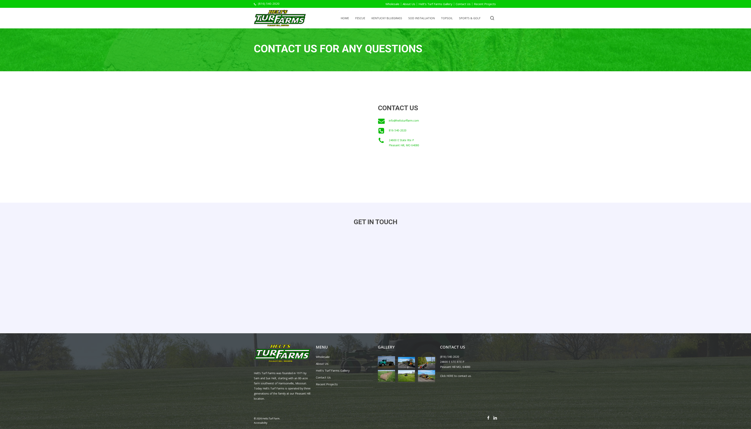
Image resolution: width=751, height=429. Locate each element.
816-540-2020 (397, 130)
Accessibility (260, 422)
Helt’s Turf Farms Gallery (435, 4)
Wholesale (392, 4)
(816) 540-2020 (449, 357)
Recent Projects (485, 4)
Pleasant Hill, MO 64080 (404, 145)
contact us (464, 376)
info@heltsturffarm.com (404, 120)
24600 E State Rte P (401, 140)
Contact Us (463, 4)
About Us (409, 4)
